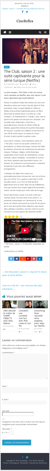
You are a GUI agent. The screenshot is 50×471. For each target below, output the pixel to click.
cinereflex (25, 84)
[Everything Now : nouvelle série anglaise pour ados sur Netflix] (40, 302)
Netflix (18, 87)
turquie (34, 87)
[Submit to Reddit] (22, 259)
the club (28, 87)
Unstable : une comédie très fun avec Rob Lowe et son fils (25, 318)
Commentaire (8, 352)
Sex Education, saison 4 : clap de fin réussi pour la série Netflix (24, 273)
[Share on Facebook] (17, 259)
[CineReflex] (4, 32)
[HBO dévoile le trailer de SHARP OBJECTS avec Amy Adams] (9, 302)
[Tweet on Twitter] (11, 259)
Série (6, 67)
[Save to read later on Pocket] (34, 259)
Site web (5, 411)
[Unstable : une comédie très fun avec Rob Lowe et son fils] (25, 302)
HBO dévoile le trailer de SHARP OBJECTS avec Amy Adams (9, 317)
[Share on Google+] (28, 259)
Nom (4, 386)
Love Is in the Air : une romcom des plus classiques (22, 287)
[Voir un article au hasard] (45, 32)
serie (23, 87)
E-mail (5, 399)
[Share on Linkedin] (39, 259)
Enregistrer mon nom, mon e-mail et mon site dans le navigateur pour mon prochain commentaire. (23, 423)
